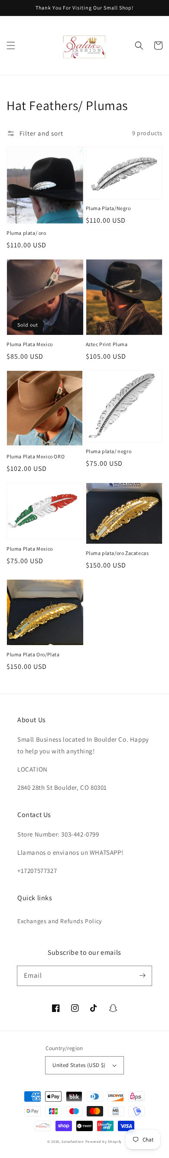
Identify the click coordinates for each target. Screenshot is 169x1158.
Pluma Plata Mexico (29, 344)
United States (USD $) (78, 1065)
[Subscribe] (142, 975)
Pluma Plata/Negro (108, 208)
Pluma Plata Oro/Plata (33, 654)
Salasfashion (73, 1141)
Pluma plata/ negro (109, 451)
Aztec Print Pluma (107, 344)
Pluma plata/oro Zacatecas (117, 553)
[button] (10, 45)
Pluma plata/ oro (26, 233)
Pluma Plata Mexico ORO (35, 456)
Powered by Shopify (103, 1141)
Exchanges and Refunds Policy (59, 921)
